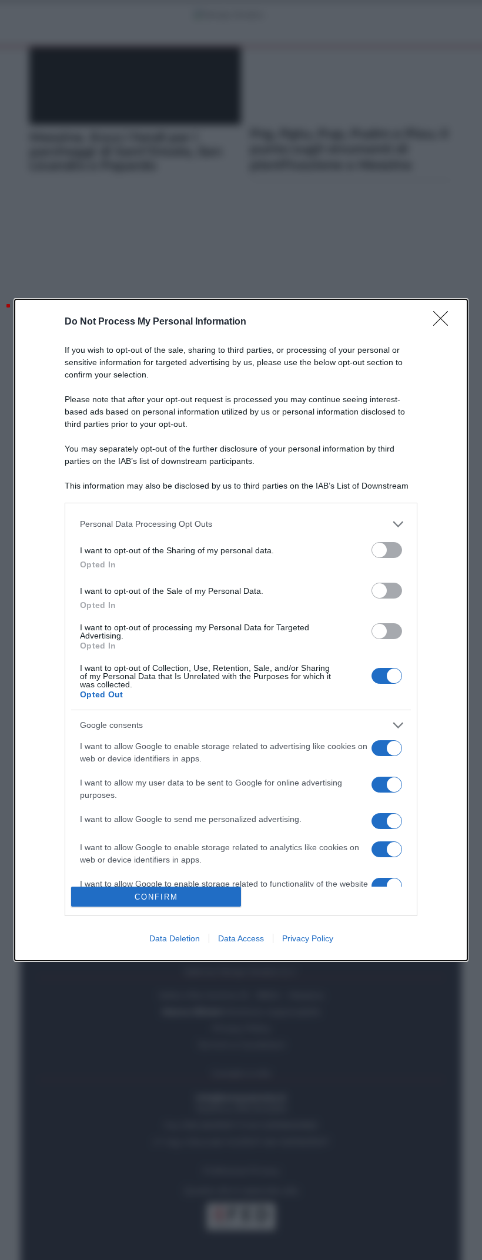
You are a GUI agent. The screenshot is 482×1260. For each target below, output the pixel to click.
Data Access (241, 938)
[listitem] (241, 524)
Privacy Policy (307, 938)
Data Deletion (174, 938)
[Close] (444, 322)
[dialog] (241, 630)
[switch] (386, 550)
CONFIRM (156, 897)
